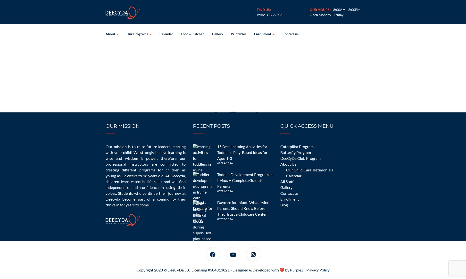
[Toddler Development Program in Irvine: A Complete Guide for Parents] (202, 181)
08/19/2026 (225, 163)
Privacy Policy (318, 270)
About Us (288, 164)
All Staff (286, 181)
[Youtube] (233, 255)
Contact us (291, 34)
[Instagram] (253, 255)
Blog (284, 205)
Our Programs (137, 34)
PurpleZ (297, 270)
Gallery (217, 34)
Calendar (166, 34)
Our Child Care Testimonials (309, 170)
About (110, 34)
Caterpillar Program (297, 146)
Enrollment (262, 34)
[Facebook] (213, 255)
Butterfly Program (295, 152)
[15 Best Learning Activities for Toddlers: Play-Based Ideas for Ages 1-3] (202, 153)
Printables (238, 34)
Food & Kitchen (192, 34)
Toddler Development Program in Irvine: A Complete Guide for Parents (245, 180)
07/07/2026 (225, 219)
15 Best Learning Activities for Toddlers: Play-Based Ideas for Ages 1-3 (242, 152)
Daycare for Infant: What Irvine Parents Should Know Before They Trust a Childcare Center (243, 208)
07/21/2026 (225, 191)
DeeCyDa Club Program (300, 158)
